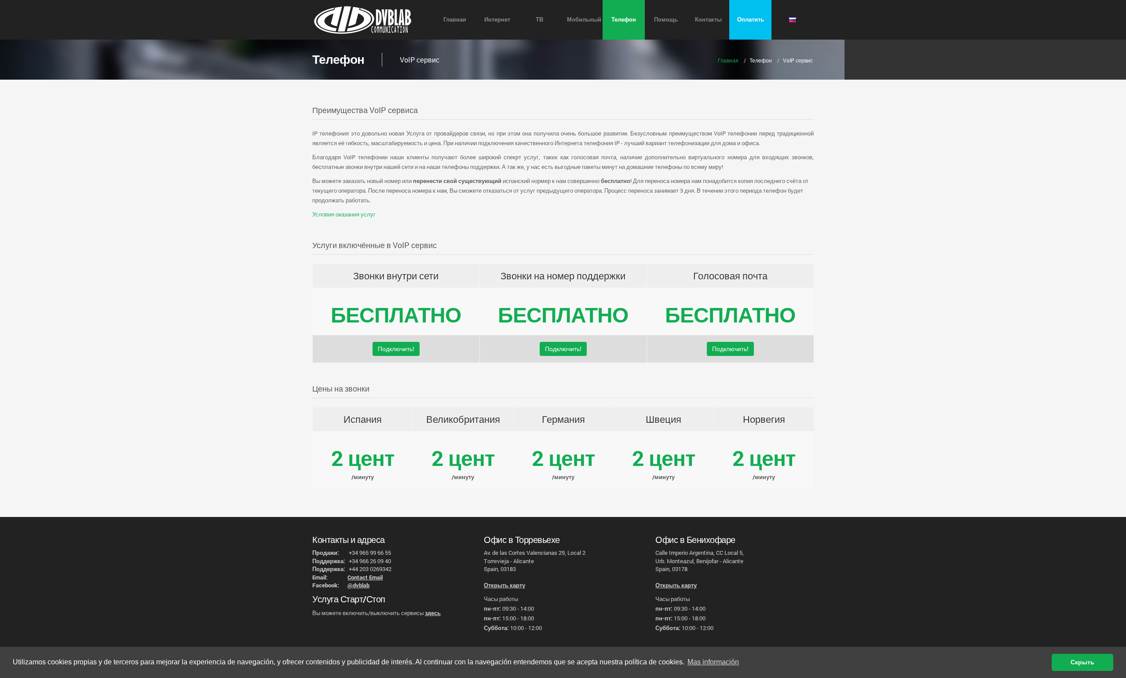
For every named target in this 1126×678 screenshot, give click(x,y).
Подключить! (396, 348)
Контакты (708, 19)
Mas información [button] (713, 662)
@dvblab (358, 585)
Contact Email (365, 577)
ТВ (539, 19)
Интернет (497, 19)
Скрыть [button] (1082, 662)
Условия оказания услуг (344, 214)
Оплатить (750, 19)
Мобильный (584, 19)
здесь (433, 613)
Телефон (623, 19)
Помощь (666, 19)
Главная (454, 19)
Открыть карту (504, 585)
